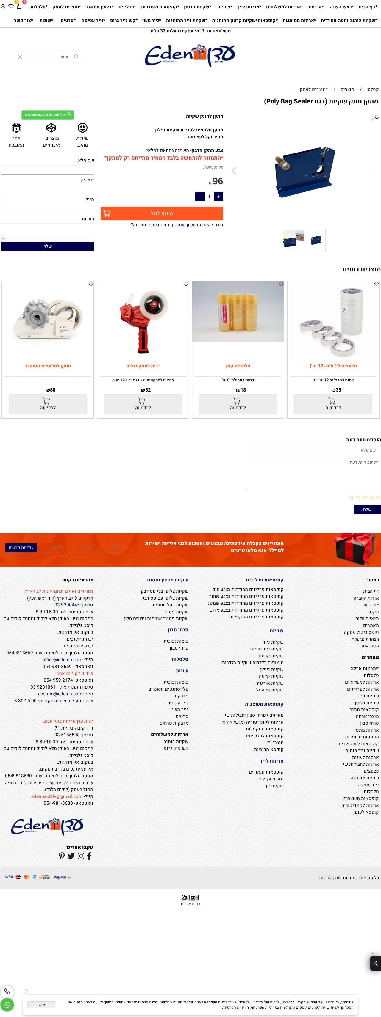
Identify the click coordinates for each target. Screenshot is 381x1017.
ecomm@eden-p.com (60, 694)
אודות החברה (366, 598)
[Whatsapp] (7, 1004)
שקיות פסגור (175, 612)
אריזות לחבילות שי (361, 764)
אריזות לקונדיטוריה (360, 805)
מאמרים (371, 625)
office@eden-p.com (62, 659)
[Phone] (7, 992)
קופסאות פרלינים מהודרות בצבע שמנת (246, 603)
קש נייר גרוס (176, 748)
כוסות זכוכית (176, 641)
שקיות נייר (368, 696)
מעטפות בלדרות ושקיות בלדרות (253, 662)
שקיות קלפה (271, 676)
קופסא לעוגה (366, 812)
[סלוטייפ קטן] (238, 340)
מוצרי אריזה (367, 716)
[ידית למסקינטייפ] (143, 361)
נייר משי (180, 709)
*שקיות (224, 7)
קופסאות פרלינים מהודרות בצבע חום (248, 589)
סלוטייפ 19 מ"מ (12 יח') (333, 366)
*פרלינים (127, 7)
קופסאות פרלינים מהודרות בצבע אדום (247, 610)
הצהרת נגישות (365, 639)
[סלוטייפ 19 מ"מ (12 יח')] (333, 361)
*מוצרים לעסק (66, 7)
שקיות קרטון (271, 656)
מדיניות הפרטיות (235, 1007)
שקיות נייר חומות (362, 750)
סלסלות (371, 675)
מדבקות (180, 696)
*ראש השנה (342, 7)
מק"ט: (218, 167)
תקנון (373, 612)
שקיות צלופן (367, 703)
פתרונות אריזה (365, 668)
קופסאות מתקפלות (265, 729)
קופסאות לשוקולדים (359, 744)
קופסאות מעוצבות (361, 798)
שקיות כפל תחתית (170, 605)
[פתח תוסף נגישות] (375, 963)
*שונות (46, 20)
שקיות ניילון (272, 669)
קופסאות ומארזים (266, 772)
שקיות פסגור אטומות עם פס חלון (156, 618)
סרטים (182, 716)
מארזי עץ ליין (271, 779)
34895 (208, 167)
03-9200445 (67, 605)
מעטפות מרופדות (362, 737)
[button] (234, 171)
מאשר (41, 1005)
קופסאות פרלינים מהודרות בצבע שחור (246, 596)
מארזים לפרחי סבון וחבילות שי (254, 715)
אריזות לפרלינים (363, 689)
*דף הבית (368, 7)
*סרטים (68, 20)
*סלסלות (39, 7)
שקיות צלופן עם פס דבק (164, 598)
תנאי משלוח (367, 618)
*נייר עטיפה (93, 20)
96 (218, 181)
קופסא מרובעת (269, 749)
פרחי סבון (369, 723)
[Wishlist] (11, 7)
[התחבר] (3, 7)
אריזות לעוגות (365, 757)
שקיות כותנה (175, 741)
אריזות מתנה (367, 730)
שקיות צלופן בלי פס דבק (164, 591)
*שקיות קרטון (197, 7)
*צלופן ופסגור (100, 7)
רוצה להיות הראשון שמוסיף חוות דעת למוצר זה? (177, 224)
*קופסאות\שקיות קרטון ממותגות (245, 20)
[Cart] (19, 7)
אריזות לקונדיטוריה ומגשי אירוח (252, 722)
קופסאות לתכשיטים (264, 736)
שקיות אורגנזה (365, 778)
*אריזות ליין (249, 7)
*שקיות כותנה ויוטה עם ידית (349, 20)
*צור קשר (23, 20)
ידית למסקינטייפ (143, 366)
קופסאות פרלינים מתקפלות (256, 617)
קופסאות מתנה (364, 709)
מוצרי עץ (275, 742)
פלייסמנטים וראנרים (168, 689)
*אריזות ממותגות (299, 20)
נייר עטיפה (368, 785)
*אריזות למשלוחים (284, 7)
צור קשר (371, 605)
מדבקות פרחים (174, 723)
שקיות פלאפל (270, 690)
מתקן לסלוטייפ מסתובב (48, 366)
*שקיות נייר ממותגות (186, 20)
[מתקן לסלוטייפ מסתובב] (47, 361)
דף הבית (371, 591)
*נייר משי (151, 20)
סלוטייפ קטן (238, 366)
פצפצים (371, 771)
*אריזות (316, 7)
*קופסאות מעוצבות (160, 7)
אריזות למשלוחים (362, 682)
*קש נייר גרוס (124, 20)
